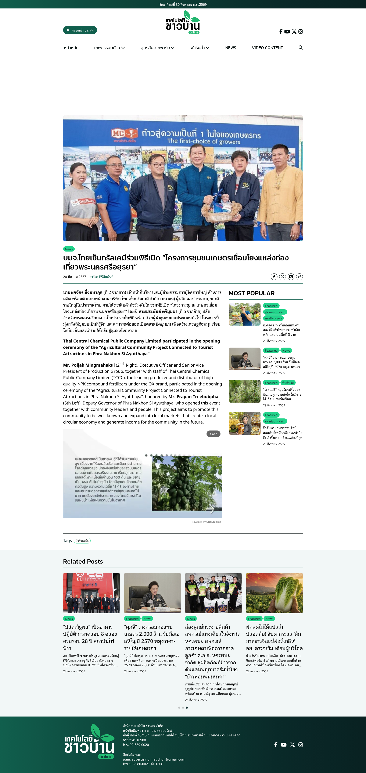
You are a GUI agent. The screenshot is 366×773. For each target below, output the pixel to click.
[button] (179, 708)
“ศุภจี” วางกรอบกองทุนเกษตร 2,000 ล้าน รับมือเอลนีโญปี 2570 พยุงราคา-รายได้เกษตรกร (282, 364)
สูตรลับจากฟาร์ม (155, 47)
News (230, 47)
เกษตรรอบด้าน (107, 47)
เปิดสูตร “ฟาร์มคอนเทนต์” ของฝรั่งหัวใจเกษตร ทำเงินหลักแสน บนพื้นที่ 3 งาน (281, 329)
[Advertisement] (183, 83)
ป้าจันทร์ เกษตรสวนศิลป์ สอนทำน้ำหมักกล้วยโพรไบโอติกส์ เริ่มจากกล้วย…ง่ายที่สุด (282, 432)
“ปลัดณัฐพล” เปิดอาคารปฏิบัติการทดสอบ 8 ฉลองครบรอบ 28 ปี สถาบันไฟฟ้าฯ (90, 637)
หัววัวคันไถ (82, 540)
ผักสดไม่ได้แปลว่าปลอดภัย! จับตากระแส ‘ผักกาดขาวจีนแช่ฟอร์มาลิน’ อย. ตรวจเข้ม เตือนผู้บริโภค (274, 637)
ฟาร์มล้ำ (198, 47)
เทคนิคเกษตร (273, 318)
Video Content (267, 47)
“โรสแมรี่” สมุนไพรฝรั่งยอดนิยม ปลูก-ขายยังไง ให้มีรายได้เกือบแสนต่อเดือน (282, 394)
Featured (271, 305)
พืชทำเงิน (288, 382)
